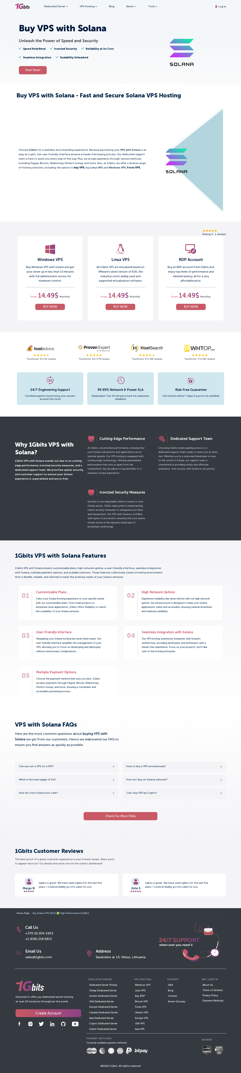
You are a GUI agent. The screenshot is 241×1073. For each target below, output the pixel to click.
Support (173, 980)
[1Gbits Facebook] (19, 1024)
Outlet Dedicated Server (103, 1029)
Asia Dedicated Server (101, 1018)
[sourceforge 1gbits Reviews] (208, 1050)
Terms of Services (212, 990)
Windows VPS (142, 985)
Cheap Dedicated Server (103, 990)
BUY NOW (50, 306)
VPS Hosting (87, 6)
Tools (151, 6)
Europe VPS (141, 1018)
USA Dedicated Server (101, 1001)
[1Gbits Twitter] (41, 1024)
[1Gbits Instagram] (30, 1024)
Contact (172, 996)
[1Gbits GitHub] (63, 1024)
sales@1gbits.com (38, 957)
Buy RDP (140, 996)
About (130, 6)
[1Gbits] (22, 6)
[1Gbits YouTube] (75, 1024)
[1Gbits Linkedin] (52, 1024)
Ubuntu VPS (141, 1012)
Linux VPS (140, 990)
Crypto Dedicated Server (103, 1023)
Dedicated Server (55, 6)
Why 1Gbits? (210, 980)
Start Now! (32, 70)
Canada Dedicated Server (103, 1012)
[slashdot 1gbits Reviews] (220, 1051)
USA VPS (140, 1023)
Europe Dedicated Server (103, 1007)
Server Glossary (176, 1001)
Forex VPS (140, 1007)
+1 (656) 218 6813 (38, 939)
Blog (111, 6)
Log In (222, 6)
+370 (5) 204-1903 (39, 933)
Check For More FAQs (120, 816)
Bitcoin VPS (141, 1001)
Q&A (170, 985)
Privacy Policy (210, 995)
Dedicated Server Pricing (103, 985)
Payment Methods (212, 1001)
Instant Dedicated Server (103, 996)
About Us (207, 985)
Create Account (48, 1013)
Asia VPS (139, 1029)
